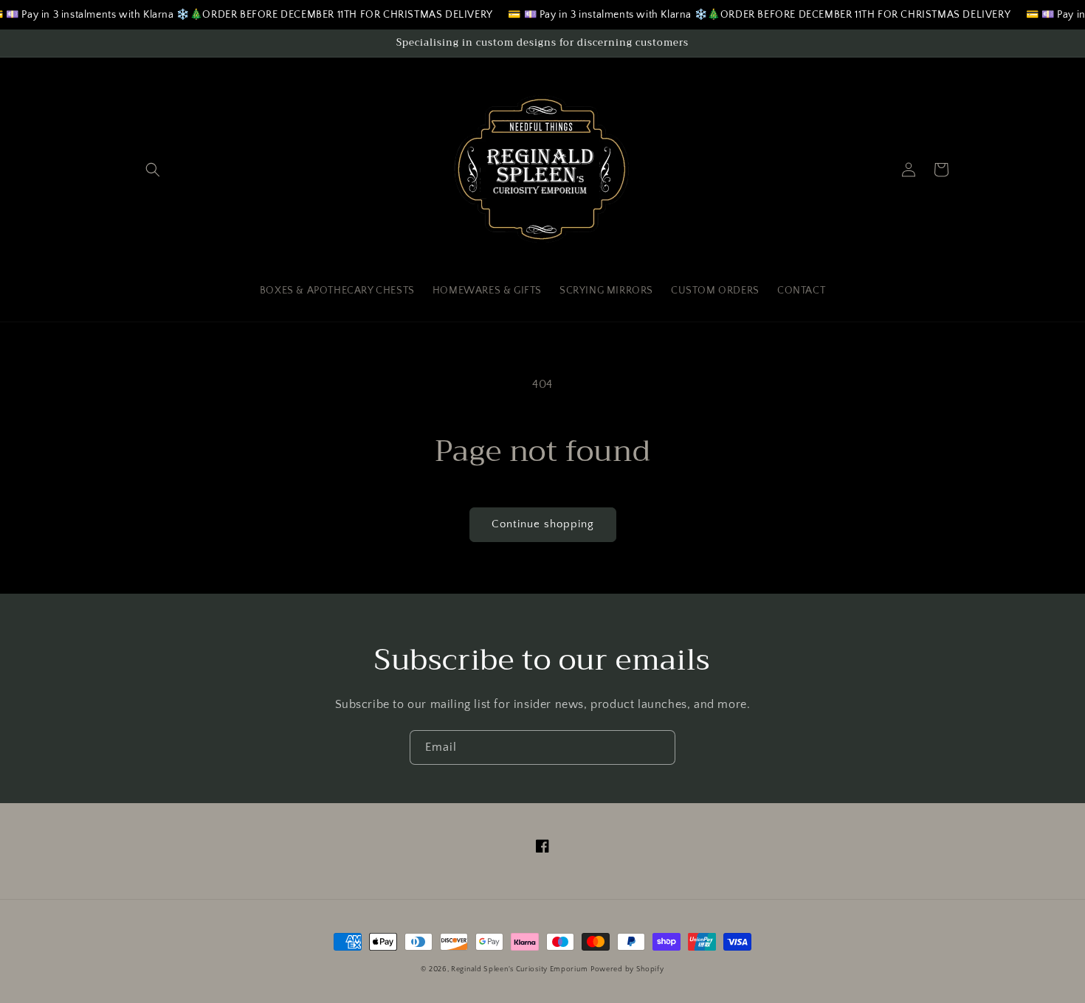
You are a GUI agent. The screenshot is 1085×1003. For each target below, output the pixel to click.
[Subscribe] (658, 747)
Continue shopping (543, 524)
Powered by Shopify (627, 969)
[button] (153, 169)
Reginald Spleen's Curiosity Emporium (519, 969)
